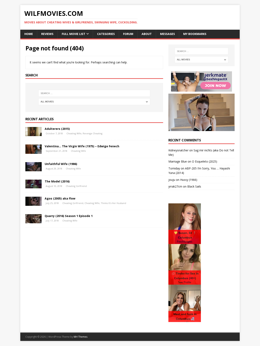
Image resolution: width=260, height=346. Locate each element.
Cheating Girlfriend (76, 186)
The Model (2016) (57, 181)
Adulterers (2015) (57, 129)
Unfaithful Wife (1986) (61, 164)
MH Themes (80, 336)
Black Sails (194, 186)
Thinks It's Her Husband (113, 203)
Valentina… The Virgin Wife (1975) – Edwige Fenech (82, 146)
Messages (167, 34)
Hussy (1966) (188, 180)
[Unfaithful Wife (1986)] (33, 169)
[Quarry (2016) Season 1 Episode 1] (33, 221)
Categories (106, 34)
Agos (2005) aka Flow (60, 198)
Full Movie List (73, 34)
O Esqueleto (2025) (204, 161)
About (147, 34)
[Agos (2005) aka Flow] (33, 203)
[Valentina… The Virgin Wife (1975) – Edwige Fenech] (33, 151)
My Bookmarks (194, 34)
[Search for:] (94, 93)
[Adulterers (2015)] (33, 134)
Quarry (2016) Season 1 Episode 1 (69, 216)
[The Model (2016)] (33, 186)
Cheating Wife (73, 133)
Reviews (47, 34)
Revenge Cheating (92, 133)
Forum (128, 34)
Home (28, 34)
